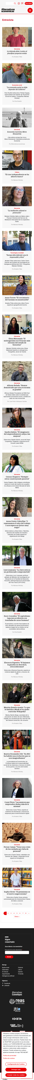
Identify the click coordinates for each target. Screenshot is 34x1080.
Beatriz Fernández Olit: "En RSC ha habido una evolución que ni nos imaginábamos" (17, 756)
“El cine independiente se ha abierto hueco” (17, 175)
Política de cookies (9, 1058)
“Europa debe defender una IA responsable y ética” (17, 256)
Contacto (22, 3)
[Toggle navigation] (30, 10)
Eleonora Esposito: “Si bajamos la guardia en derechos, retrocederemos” (17, 664)
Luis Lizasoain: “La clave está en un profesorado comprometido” (17, 571)
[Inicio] (8, 10)
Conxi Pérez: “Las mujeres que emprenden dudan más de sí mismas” (17, 804)
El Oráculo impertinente (6, 973)
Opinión (20, 972)
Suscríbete (29, 3)
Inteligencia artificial (8, 976)
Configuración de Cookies (16, 1064)
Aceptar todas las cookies (16, 1075)
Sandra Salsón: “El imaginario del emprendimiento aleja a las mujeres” (17, 434)
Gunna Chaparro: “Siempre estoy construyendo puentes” (17, 477)
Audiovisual (5, 967)
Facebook (7, 983)
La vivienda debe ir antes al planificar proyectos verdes (17, 52)
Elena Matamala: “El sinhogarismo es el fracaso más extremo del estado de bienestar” (17, 341)
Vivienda (20, 974)
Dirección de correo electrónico (13, 950)
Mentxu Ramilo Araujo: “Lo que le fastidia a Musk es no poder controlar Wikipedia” (17, 709)
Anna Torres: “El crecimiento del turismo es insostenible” (17, 298)
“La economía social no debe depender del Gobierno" (17, 88)
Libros (20, 969)
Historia (20, 967)
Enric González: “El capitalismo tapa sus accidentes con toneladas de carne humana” (17, 618)
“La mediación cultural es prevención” (17, 211)
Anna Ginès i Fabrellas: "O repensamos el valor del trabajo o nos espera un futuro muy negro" (17, 524)
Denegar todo (16, 1069)
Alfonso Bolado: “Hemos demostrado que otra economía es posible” (17, 387)
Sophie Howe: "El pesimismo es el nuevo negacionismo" (17, 892)
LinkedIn (6, 985)
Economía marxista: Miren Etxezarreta (17, 133)
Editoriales (5, 969)
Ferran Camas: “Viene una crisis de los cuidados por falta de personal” (17, 849)
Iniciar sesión (19, 3)
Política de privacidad (9, 1055)
